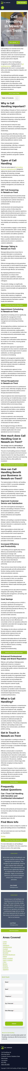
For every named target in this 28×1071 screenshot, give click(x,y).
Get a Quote (13, 42)
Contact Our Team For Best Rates (14, 305)
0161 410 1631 (22, 2)
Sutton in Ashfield (7, 960)
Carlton (5, 941)
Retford (5, 956)
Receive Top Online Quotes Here (14, 652)
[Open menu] (2, 7)
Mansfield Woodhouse (9, 954)
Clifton (4, 962)
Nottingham (6, 945)
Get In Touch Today (14, 93)
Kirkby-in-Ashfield (8, 958)
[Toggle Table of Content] (16, 98)
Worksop (5, 966)
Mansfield (5, 953)
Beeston (5, 964)
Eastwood (5, 967)
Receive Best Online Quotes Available (14, 464)
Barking (3, 836)
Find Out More (14, 782)
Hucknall (5, 949)
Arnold (4, 943)
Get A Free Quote (14, 930)
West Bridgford (7, 951)
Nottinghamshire (7, 947)
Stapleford (5, 969)
